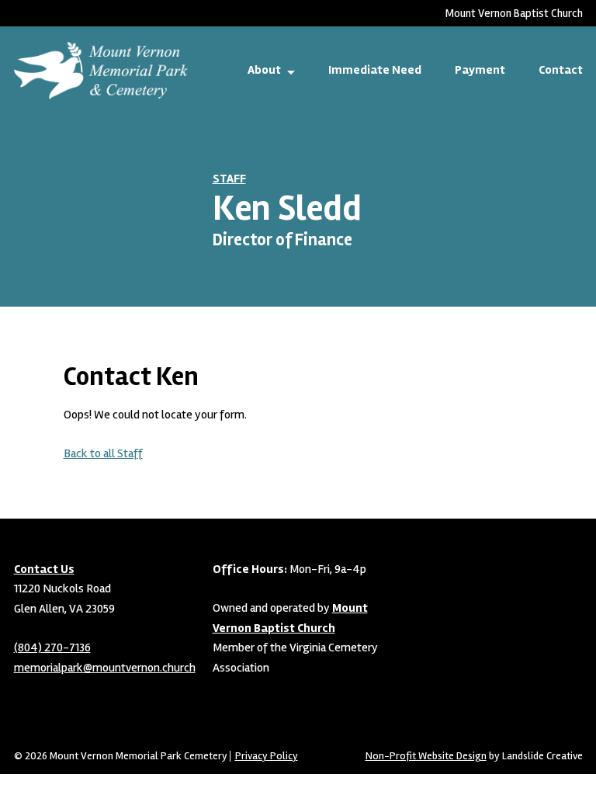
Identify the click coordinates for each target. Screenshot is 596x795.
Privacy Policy (266, 756)
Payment (480, 70)
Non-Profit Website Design (426, 755)
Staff (229, 178)
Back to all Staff (103, 453)
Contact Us (44, 569)
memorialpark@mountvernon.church (105, 667)
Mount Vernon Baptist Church (514, 13)
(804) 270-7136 (52, 647)
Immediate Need (374, 70)
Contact (561, 70)
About (264, 70)
